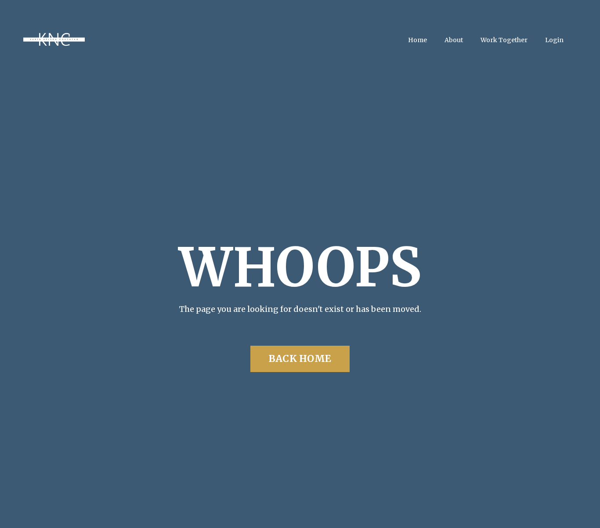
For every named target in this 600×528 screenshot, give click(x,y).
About (454, 40)
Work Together (504, 40)
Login (554, 40)
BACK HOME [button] (300, 359)
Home (417, 40)
